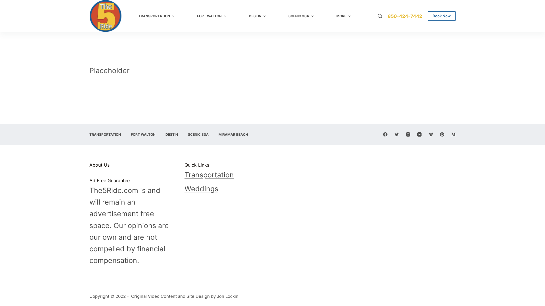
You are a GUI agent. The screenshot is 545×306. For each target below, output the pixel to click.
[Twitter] (397, 134)
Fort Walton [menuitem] (209, 16)
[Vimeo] (431, 134)
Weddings (201, 188)
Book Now (442, 16)
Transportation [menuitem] (154, 16)
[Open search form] (380, 16)
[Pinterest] (442, 134)
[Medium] (453, 134)
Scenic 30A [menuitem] (298, 16)
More (341, 16)
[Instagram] (408, 134)
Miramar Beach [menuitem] (233, 134)
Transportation (209, 175)
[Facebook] (385, 134)
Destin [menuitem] (255, 16)
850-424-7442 (405, 16)
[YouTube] (419, 134)
